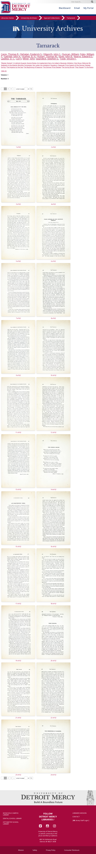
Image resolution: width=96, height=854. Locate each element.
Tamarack (71, 18)
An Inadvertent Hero (44, 63)
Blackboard (64, 7)
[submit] (93, 1)
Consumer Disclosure (71, 850)
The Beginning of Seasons (33, 67)
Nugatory (53, 65)
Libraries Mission (79, 813)
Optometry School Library (11, 823)
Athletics (70, 63)
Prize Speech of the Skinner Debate (77, 65)
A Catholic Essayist (19, 63)
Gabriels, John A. (12, 56)
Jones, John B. (66, 56)
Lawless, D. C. (8, 58)
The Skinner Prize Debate (52, 67)
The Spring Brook (68, 67)
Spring (3, 67)
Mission (21, 850)
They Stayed (79, 67)
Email (77, 7)
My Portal (88, 7)
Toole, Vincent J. (68, 58)
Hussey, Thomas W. (47, 56)
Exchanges (28, 65)
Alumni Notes (31, 63)
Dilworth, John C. (52, 54)
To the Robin (88, 67)
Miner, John (29, 58)
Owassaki (61, 65)
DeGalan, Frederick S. (31, 54)
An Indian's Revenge (59, 63)
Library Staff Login (81, 820)
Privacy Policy (50, 850)
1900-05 (4, 71)
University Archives (29, 18)
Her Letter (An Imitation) (41, 65)
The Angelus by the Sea (14, 67)
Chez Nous (77, 63)
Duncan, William (70, 54)
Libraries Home (7, 18)
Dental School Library (12, 818)
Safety (35, 850)
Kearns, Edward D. (83, 56)
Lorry (19, 58)
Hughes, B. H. (29, 56)
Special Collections (52, 18)
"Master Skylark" (7, 63)
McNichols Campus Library (10, 814)
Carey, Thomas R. (10, 54)
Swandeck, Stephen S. (47, 58)
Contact (76, 817)
